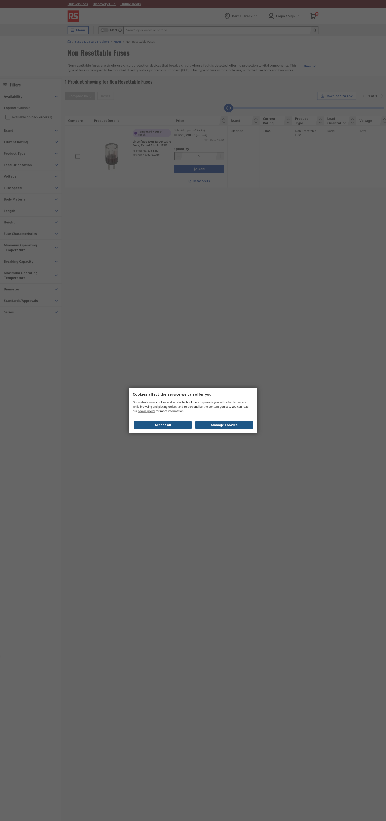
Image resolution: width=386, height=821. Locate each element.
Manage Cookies (224, 425)
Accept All (163, 425)
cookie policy (146, 411)
